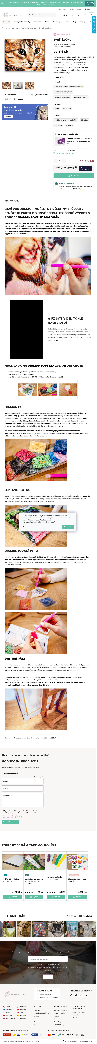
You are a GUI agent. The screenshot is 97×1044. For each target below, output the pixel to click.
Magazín (76, 1015)
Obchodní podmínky (60, 1010)
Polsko (8, 1013)
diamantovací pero (82, 226)
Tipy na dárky (38, 1025)
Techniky (37, 1010)
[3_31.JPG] (68, 386)
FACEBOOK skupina (60, 1025)
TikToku (56, 340)
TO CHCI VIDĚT (90, 3)
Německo (9, 1016)
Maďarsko (23, 1007)
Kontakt (79, 9)
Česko (8, 1007)
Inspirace (37, 1016)
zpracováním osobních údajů (38, 967)
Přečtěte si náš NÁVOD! (50, 738)
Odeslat (48, 977)
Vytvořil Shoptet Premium (72, 1041)
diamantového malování (39, 217)
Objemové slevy (59, 1019)
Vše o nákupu (62, 9)
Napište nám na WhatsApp (49, 997)
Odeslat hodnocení (10, 822)
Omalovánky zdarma (80, 1018)
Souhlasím (68, 527)
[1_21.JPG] (47, 386)
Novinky (36, 1022)
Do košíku (75, 176)
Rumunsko (23, 1010)
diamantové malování (47, 365)
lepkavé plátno (14, 372)
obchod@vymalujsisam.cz (48, 994)
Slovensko (9, 1010)
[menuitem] (6, 22)
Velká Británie (10, 1018)
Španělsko (23, 1016)
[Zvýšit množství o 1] (64, 161)
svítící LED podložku (29, 682)
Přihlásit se (68, 15)
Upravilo (86, 1041)
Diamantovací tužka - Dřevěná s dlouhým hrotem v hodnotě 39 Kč (79, 141)
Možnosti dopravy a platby (67, 153)
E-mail (5, 788)
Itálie (21, 1013)
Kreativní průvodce (79, 1012)
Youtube (87, 916)
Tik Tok (72, 916)
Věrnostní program (60, 1022)
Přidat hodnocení (11, 773)
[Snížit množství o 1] (55, 161)
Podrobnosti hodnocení (62, 47)
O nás (72, 9)
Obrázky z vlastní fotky (41, 1013)
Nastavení (27, 527)
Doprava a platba (59, 1013)
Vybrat (14, 897)
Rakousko (23, 1018)
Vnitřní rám (15, 659)
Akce (36, 1019)
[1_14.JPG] (27, 386)
